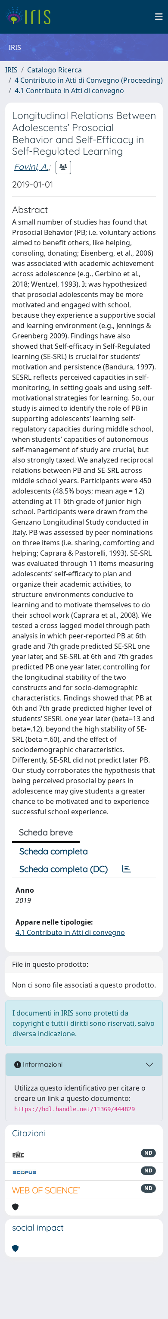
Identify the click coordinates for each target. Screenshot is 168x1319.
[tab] (126, 869)
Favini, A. (31, 166)
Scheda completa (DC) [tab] (63, 868)
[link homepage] (31, 16)
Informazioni (41, 1064)
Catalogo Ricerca (54, 70)
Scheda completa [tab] (53, 851)
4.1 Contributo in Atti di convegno (69, 90)
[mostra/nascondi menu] (159, 17)
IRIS (11, 70)
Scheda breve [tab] (46, 832)
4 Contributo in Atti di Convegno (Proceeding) (89, 80)
